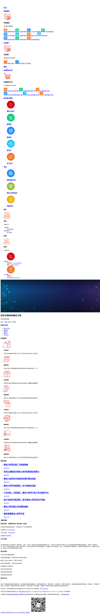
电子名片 (10, 163)
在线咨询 (3, 535)
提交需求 (8, 535)
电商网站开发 (8, 70)
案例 (5, 67)
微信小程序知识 (12, 193)
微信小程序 (10, 111)
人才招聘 (6, 274)
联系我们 (6, 261)
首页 (5, 7)
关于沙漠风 (10, 229)
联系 (5, 236)
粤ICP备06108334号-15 (25, 591)
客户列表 (9, 232)
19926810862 (11, 532)
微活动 (9, 150)
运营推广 (7, 43)
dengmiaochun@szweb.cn (13, 277)
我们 (5, 209)
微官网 (9, 137)
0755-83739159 (17, 263)
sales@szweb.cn (15, 264)
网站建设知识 (11, 180)
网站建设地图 (65, 594)
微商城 (9, 124)
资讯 (5, 167)
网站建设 (7, 11)
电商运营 (10, 206)
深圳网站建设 (14, 594)
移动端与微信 (8, 98)
